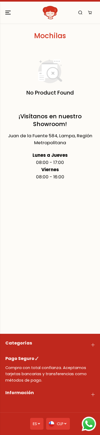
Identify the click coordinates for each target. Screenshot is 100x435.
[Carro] (90, 12)
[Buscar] (80, 12)
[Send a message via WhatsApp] (89, 424)
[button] (8, 13)
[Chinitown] (50, 13)
